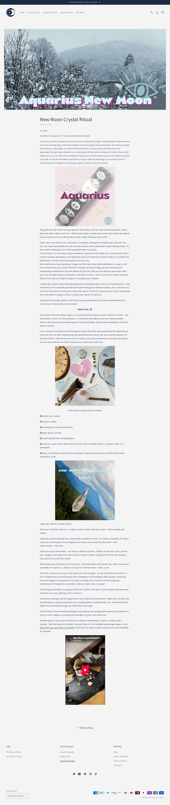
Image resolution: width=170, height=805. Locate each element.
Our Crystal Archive (14, 756)
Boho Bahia (148, 797)
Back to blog (86, 727)
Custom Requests (67, 752)
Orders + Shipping (121, 756)
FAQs (116, 752)
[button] (151, 12)
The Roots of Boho (13, 752)
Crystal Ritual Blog (67, 761)
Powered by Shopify (158, 797)
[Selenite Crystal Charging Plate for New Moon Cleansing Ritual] (85, 196)
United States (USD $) (15, 796)
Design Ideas (65, 756)
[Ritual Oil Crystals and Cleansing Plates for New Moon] (85, 405)
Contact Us (118, 765)
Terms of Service (120, 761)
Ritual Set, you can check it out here (57, 627)
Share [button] (45, 131)
